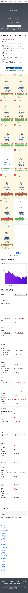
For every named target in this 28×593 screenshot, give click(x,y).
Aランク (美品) (6, 48)
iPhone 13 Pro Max (5, 550)
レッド (9, 59)
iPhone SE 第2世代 (5, 558)
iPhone (10, 1)
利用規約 (12, 581)
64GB (4, 54)
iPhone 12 (3, 552)
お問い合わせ (17, 583)
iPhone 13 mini (4, 547)
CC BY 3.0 (17, 587)
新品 (4, 50)
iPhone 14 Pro (4, 541)
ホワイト (5, 59)
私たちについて (5, 581)
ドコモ (10, 43)
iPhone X (3, 564)
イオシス (5, 62)
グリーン (16, 57)
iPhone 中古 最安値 (5, 524)
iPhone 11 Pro (10, 26)
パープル (5, 57)
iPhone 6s (3, 569)
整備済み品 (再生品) (15, 48)
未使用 (22, 48)
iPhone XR (3, 561)
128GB (9, 54)
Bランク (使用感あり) (18, 46)
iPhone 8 (3, 566)
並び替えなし (9, 68)
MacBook (20, 1)
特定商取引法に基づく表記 (20, 581)
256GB (13, 54)
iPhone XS (3, 563)
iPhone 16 (3, 525)
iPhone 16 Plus (4, 527)
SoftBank (18, 43)
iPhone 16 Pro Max (5, 530)
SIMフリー (5, 43)
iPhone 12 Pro (4, 555)
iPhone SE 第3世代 (5, 544)
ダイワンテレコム (12, 62)
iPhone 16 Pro (4, 529)
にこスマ (19, 62)
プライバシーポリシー (8, 583)
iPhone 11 (3, 560)
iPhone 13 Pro (4, 549)
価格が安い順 (16, 68)
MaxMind (16, 588)
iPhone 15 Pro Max (5, 536)
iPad (15, 1)
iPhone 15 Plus (4, 533)
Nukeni (4, 1)
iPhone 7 (3, 567)
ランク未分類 (9, 50)
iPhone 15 (3, 532)
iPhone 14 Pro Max (5, 543)
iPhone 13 (3, 546)
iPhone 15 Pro (4, 535)
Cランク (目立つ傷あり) (8, 46)
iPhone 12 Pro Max (5, 556)
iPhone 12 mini (4, 553)
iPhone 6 (3, 570)
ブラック (21, 57)
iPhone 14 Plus (4, 539)
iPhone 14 (3, 538)
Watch (25, 1)
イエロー (10, 57)
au (14, 43)
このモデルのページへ (18, 297)
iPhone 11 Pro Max (17, 26)
